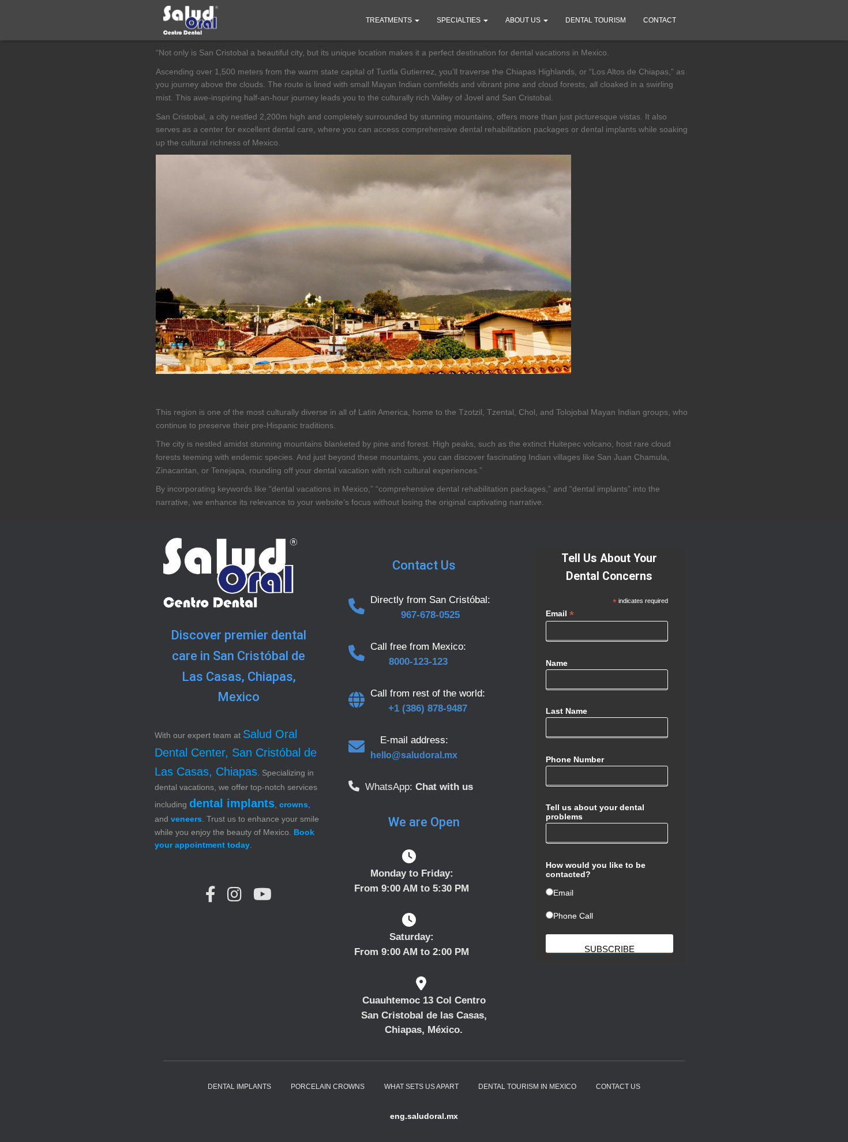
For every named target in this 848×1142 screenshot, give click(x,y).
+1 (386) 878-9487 (427, 708)
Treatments (390, 20)
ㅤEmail (563, 892)
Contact (659, 20)
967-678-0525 (430, 614)
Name (557, 663)
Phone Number (575, 759)
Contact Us (618, 1087)
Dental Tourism (595, 20)
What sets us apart (421, 1087)
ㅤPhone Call (573, 915)
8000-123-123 (418, 661)
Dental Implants (239, 1087)
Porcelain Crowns (328, 1087)
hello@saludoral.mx (413, 755)
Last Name (566, 711)
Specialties (459, 20)
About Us (523, 20)
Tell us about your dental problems (595, 812)
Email (560, 613)
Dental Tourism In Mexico (527, 1087)
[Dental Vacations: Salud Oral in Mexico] (191, 20)
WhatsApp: (390, 786)
